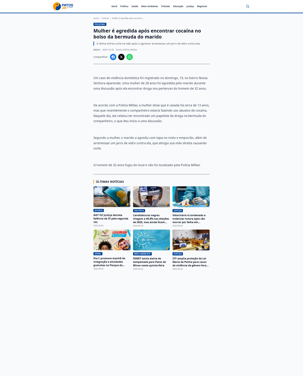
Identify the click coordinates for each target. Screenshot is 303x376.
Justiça (190, 6)
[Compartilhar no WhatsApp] (129, 57)
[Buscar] (247, 6)
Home (96, 18)
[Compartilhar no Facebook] (113, 57)
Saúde (134, 6)
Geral (114, 6)
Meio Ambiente (149, 6)
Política (124, 6)
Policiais (165, 6)
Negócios (202, 6)
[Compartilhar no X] (121, 57)
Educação (178, 6)
